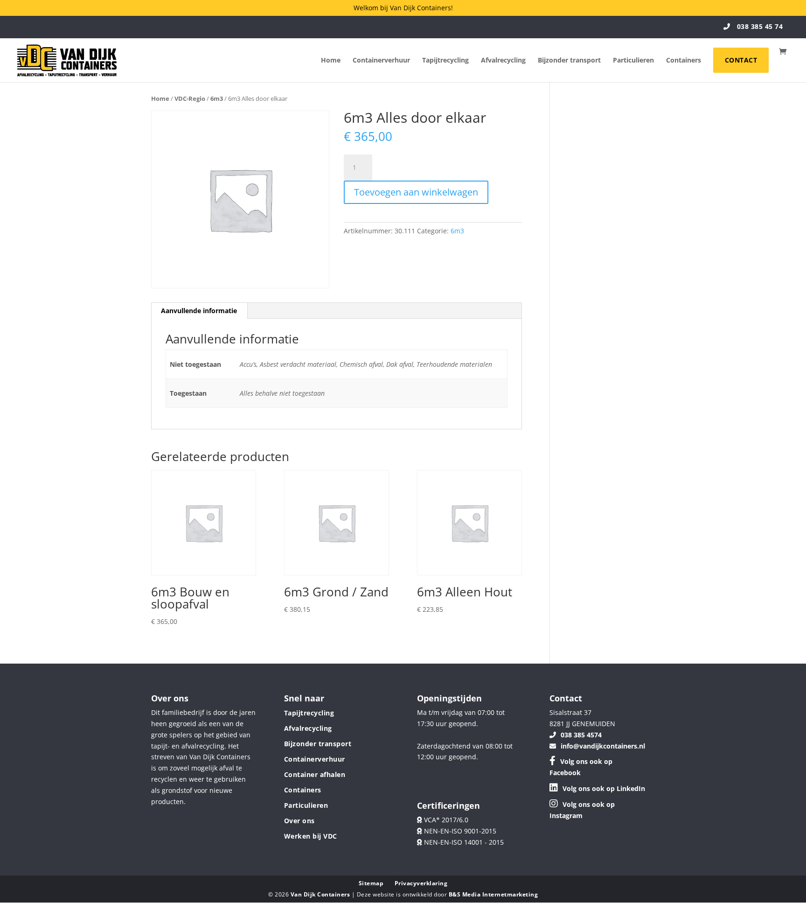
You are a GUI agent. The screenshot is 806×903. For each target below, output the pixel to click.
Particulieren (633, 60)
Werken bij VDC (310, 836)
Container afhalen (315, 774)
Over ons (299, 820)
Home (330, 60)
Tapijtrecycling (445, 60)
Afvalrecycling (503, 60)
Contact (741, 60)
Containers (683, 60)
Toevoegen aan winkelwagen (416, 192)
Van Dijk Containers (321, 894)
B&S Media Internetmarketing (493, 894)
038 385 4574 (581, 734)
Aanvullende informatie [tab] (199, 310)
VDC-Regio (189, 98)
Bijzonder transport (569, 60)
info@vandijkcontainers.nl (603, 746)
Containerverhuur (381, 60)
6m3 (216, 98)
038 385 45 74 (759, 26)
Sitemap (371, 883)
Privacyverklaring (421, 883)
